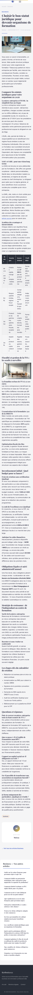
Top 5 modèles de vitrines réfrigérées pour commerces (16, 948)
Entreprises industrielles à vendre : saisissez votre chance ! (15, 906)
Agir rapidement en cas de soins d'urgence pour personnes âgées (14, 900)
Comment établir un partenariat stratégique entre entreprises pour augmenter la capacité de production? (16, 880)
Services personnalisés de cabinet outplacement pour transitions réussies (15, 919)
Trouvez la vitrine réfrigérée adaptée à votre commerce (16, 912)
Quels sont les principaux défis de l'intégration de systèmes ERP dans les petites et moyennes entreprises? (16, 933)
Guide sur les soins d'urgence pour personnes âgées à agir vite (15, 873)
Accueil (4, 6)
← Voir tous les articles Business (12, 848)
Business (10, 6)
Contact (23, 984)
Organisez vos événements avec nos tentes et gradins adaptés (15, 954)
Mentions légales (13, 984)
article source (7, 218)
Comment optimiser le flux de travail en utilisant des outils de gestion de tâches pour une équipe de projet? (16, 941)
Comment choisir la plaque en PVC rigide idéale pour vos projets (15, 887)
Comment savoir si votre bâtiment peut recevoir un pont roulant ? (15, 893)
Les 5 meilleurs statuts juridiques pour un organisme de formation (16, 926)
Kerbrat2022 (7, 972)
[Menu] (20, 1)
